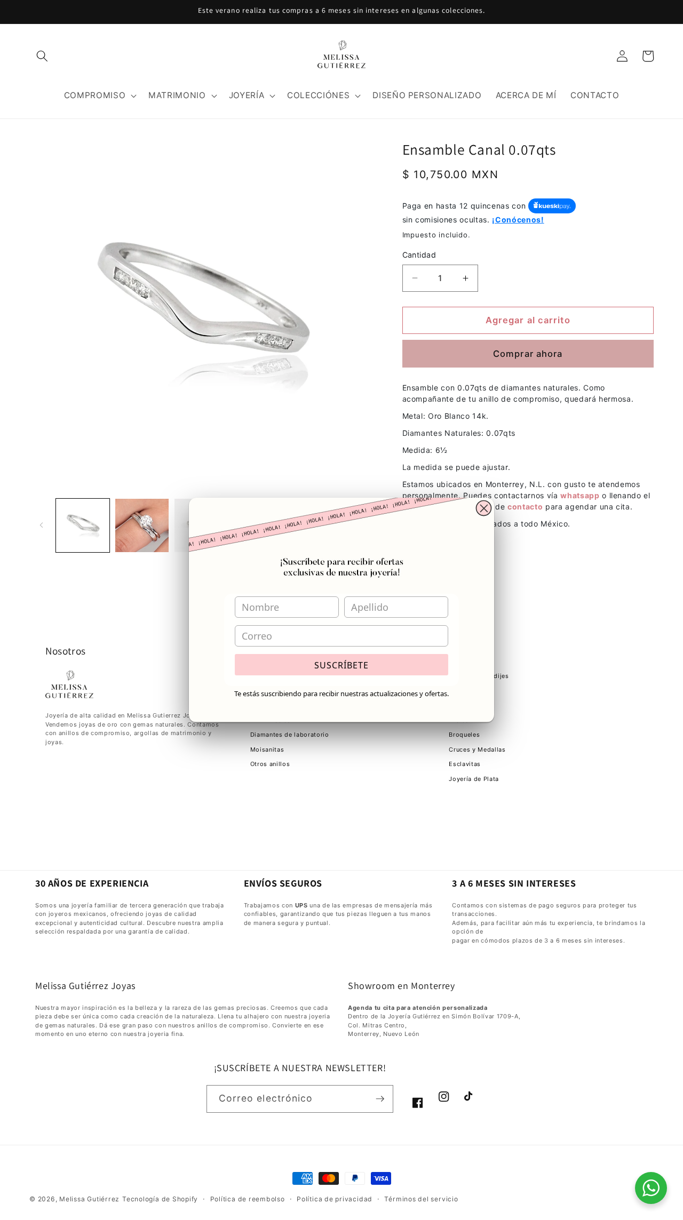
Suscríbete (341, 665)
